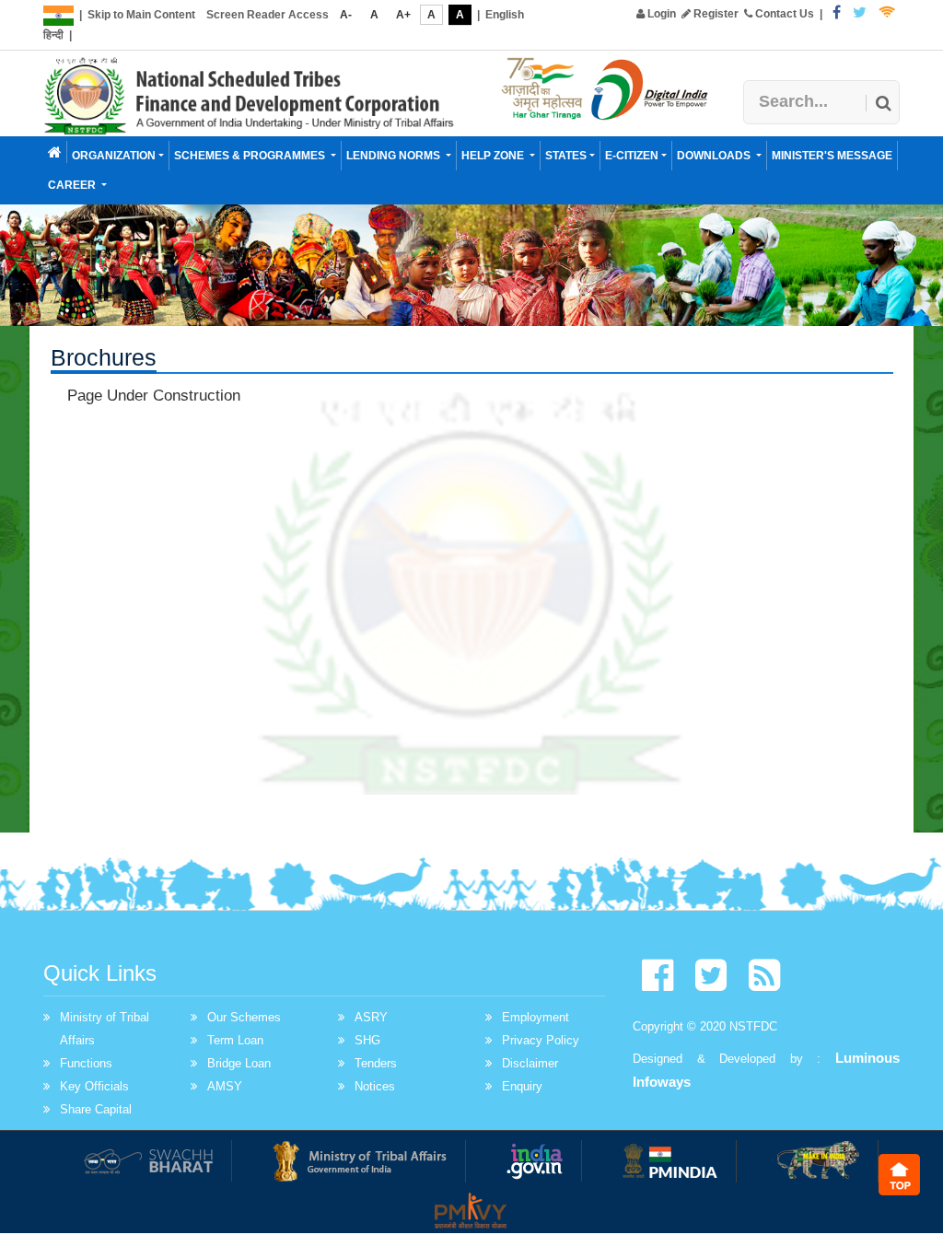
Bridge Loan (239, 1063)
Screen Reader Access (267, 14)
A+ (403, 14)
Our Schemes (244, 1017)
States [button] (566, 155)
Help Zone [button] (494, 155)
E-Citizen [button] (631, 155)
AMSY (224, 1086)
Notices (375, 1086)
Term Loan (235, 1040)
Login (660, 13)
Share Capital (96, 1109)
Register (715, 13)
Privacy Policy (540, 1040)
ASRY (371, 1017)
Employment (535, 1017)
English (504, 14)
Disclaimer (530, 1063)
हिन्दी (53, 35)
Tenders (376, 1063)
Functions (86, 1063)
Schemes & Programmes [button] (251, 155)
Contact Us (783, 13)
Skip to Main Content (141, 14)
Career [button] (73, 185)
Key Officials (94, 1086)
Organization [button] (114, 155)
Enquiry (522, 1086)
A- (346, 14)
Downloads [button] (715, 155)
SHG (367, 1040)
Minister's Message (832, 155)
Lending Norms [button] (394, 155)
